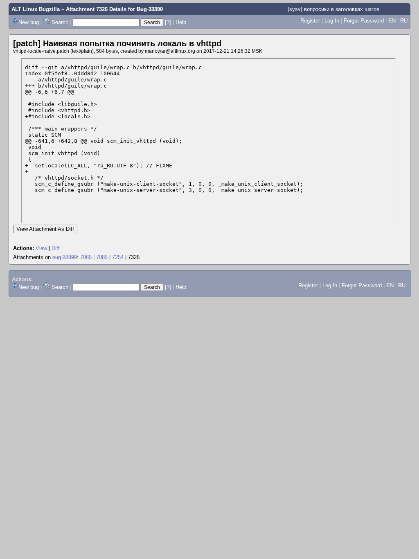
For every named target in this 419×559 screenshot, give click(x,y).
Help (181, 22)
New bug (28, 22)
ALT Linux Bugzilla (35, 9)
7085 (102, 257)
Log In (331, 21)
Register (310, 21)
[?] (168, 22)
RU (404, 21)
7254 (118, 257)
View (41, 248)
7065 (86, 257)
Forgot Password (364, 21)
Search (60, 22)
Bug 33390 (150, 9)
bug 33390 (64, 257)
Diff (56, 248)
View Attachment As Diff (45, 229)
